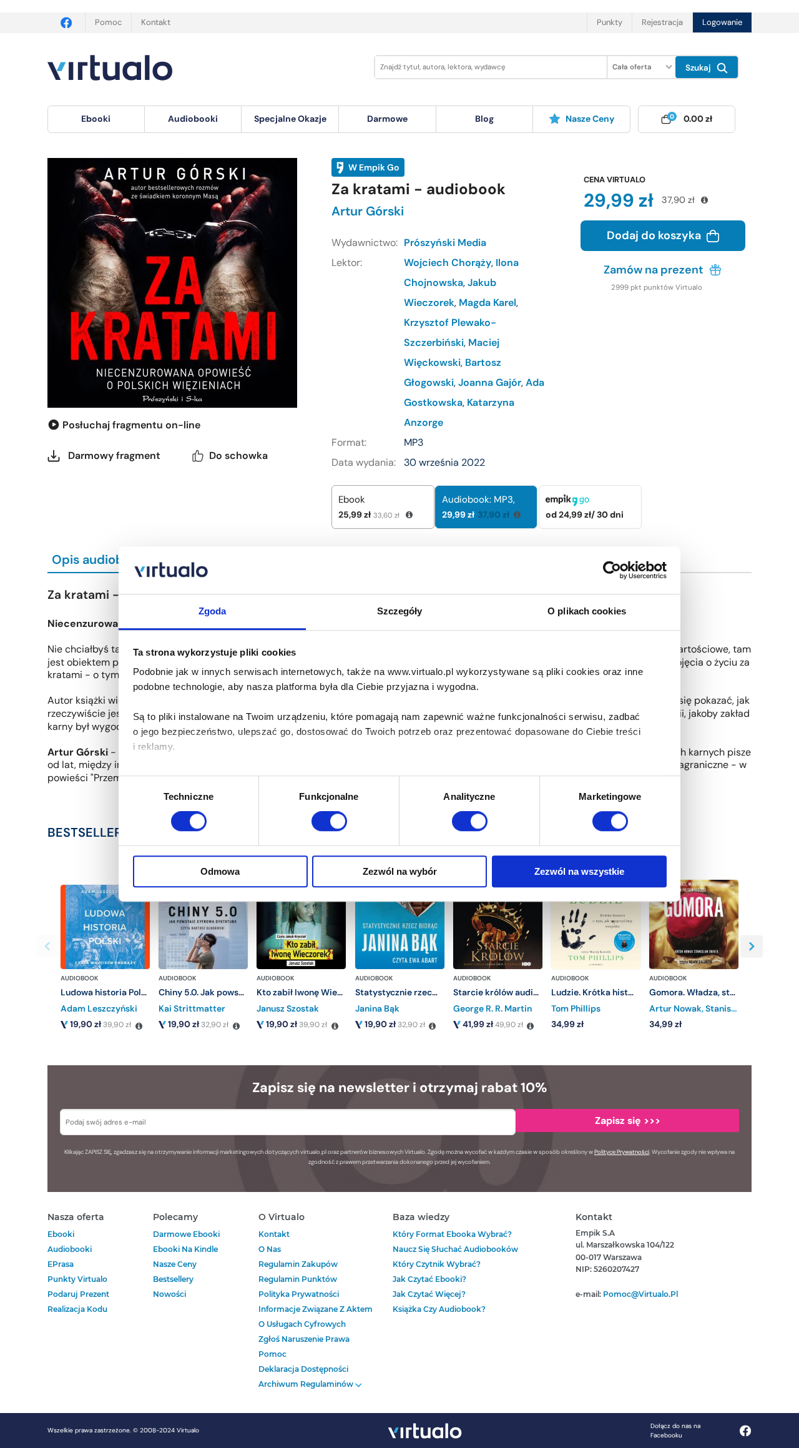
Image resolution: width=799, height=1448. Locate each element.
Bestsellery (173, 1279)
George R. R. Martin (492, 1008)
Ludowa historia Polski (107, 992)
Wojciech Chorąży (447, 262)
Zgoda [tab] (213, 611)
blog (484, 118)
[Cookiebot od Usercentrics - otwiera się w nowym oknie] (612, 570)
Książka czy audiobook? (439, 1309)
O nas (269, 1249)
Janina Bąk (377, 1008)
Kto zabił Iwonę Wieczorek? (313, 992)
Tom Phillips (575, 1008)
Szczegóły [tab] (400, 611)
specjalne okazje (290, 118)
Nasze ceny (590, 118)
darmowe (387, 118)
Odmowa (220, 871)
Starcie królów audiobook (506, 992)
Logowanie (722, 22)
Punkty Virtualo (77, 1279)
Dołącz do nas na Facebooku (675, 1430)
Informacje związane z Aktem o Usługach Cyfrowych (315, 1316)
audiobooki (69, 1249)
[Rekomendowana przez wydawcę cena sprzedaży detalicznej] (138, 1026)
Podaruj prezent (78, 1294)
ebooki (60, 1234)
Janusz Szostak (288, 1008)
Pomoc (108, 22)
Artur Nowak (675, 1008)
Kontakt (155, 22)
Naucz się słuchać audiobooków (455, 1249)
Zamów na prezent (655, 269)
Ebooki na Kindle (185, 1249)
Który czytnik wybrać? (437, 1264)
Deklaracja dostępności (303, 1369)
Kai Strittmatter (192, 1008)
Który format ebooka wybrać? (452, 1234)
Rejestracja (662, 22)
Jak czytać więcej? (429, 1294)
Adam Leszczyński (99, 1008)
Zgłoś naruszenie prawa (304, 1339)
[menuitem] (96, 119)
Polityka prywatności (298, 1294)
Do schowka (238, 455)
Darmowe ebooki (186, 1234)
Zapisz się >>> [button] (627, 1120)
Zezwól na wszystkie (579, 871)
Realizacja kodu (77, 1309)
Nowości (169, 1294)
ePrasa (60, 1264)
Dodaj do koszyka (655, 235)
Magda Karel (487, 302)
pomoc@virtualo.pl (640, 1294)
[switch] (329, 821)
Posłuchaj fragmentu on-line (130, 424)
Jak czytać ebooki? (429, 1279)
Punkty (609, 22)
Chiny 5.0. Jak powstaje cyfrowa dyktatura (246, 992)
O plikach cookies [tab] (586, 611)
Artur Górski (367, 211)
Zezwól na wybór (400, 871)
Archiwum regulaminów (306, 1384)
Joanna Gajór (489, 382)
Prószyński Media (445, 242)
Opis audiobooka (102, 559)
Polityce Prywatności (621, 1152)
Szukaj (699, 67)
